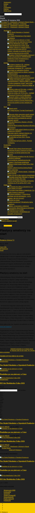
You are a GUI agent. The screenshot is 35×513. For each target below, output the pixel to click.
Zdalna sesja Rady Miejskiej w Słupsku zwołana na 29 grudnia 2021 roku (20, 182)
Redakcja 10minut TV (7, 240)
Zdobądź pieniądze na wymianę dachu (21, 349)
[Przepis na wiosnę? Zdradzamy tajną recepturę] (13, 200)
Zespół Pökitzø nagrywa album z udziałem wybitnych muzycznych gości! (20, 77)
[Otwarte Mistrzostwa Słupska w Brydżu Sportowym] (21, 123)
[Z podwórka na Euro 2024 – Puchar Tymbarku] (21, 139)
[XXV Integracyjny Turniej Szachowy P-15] (12, 108)
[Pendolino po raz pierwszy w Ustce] (18, 40)
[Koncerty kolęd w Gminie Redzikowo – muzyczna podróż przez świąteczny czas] (21, 98)
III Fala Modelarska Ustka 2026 (18, 46)
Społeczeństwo (10, 495)
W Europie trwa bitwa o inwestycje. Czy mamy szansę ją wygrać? (20, 191)
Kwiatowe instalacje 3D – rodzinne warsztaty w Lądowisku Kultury (19, 69)
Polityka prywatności (10, 507)
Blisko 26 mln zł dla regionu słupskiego (21, 175)
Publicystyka (7, 11)
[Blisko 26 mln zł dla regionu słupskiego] (21, 173)
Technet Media (6, 448)
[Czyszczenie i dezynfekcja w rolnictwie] (18, 206)
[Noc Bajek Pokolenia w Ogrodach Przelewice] (21, 34)
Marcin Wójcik (4, 427)
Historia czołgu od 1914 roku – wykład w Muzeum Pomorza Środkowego (20, 94)
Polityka (6, 9)
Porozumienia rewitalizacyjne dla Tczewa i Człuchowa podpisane (18, 161)
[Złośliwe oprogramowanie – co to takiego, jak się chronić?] (18, 194)
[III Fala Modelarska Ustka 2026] (17, 43)
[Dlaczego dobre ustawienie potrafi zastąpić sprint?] (21, 116)
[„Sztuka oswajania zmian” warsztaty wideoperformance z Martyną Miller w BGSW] (21, 81)
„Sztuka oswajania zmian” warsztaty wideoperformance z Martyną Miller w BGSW (20, 85)
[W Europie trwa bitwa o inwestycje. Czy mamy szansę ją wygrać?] (21, 188)
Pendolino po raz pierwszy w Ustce (19, 42)
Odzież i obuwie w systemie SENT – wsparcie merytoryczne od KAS (19, 52)
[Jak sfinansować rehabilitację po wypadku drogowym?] (15, 210)
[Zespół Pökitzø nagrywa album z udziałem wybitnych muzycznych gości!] (21, 74)
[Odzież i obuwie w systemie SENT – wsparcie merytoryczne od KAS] (21, 49)
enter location (22, 390)
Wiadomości (7, 2)
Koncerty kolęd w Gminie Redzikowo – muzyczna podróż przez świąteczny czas (20, 102)
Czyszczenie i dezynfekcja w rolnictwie (20, 208)
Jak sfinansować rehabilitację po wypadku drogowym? (18, 213)
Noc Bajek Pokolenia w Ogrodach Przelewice (17, 365)
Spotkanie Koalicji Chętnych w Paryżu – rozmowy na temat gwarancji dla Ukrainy (21, 152)
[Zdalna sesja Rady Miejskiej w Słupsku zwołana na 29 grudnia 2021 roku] (21, 179)
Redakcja (6, 504)
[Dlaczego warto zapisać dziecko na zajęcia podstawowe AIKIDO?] (21, 131)
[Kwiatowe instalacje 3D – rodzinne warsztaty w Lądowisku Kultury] (21, 66)
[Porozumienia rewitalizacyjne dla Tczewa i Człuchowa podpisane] (21, 158)
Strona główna (4, 219)
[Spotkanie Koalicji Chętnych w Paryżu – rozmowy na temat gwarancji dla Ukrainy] (19, 148)
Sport (5, 6)
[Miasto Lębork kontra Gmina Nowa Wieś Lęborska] (21, 166)
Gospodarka (7, 7)
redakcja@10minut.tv (15, 450)
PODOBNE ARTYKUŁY (6, 356)
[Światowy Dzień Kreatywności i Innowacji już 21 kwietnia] (21, 56)
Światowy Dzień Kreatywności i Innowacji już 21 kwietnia (18, 60)
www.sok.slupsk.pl (5, 327)
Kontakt (6, 509)
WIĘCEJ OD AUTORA (18, 356)
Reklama (6, 505)
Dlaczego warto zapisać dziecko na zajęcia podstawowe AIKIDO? (19, 134)
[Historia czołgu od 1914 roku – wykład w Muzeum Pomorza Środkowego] (21, 91)
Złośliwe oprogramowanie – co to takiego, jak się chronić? (19, 197)
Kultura (6, 4)
